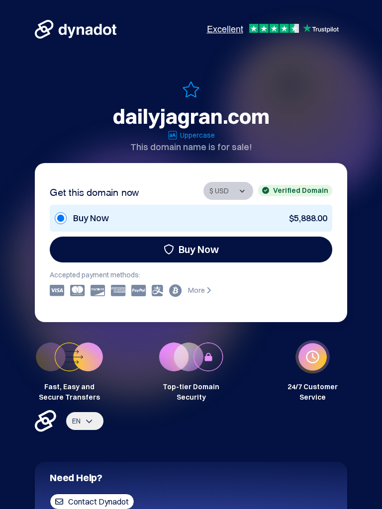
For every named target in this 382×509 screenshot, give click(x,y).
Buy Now (199, 249)
